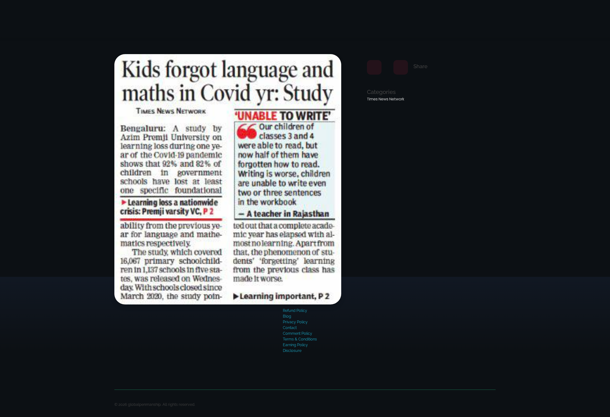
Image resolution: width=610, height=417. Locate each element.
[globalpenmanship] (144, 18)
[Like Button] (374, 67)
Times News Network (385, 99)
